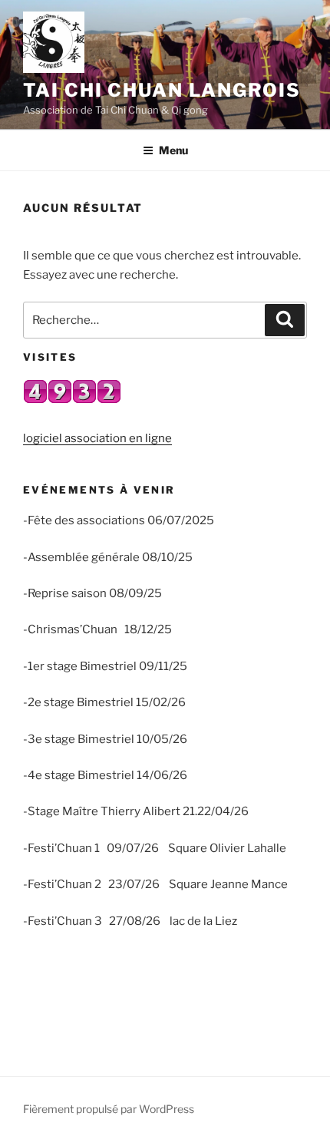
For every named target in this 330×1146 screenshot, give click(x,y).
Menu (173, 150)
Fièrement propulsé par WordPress (108, 1108)
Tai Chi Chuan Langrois (162, 90)
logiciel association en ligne (97, 438)
